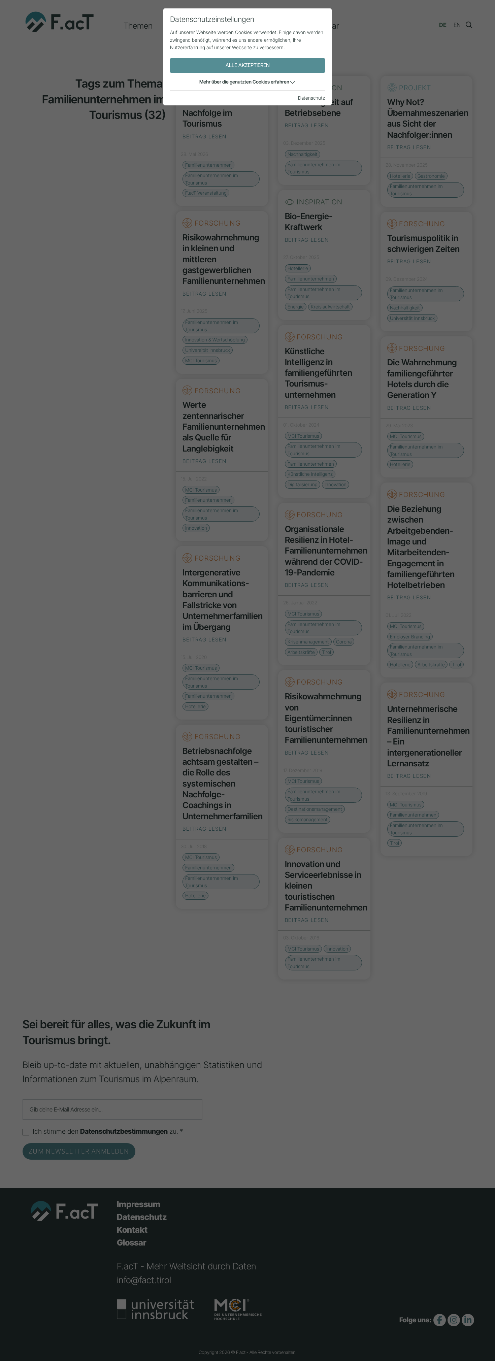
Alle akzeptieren (248, 65)
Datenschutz (311, 98)
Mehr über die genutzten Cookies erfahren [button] (244, 82)
